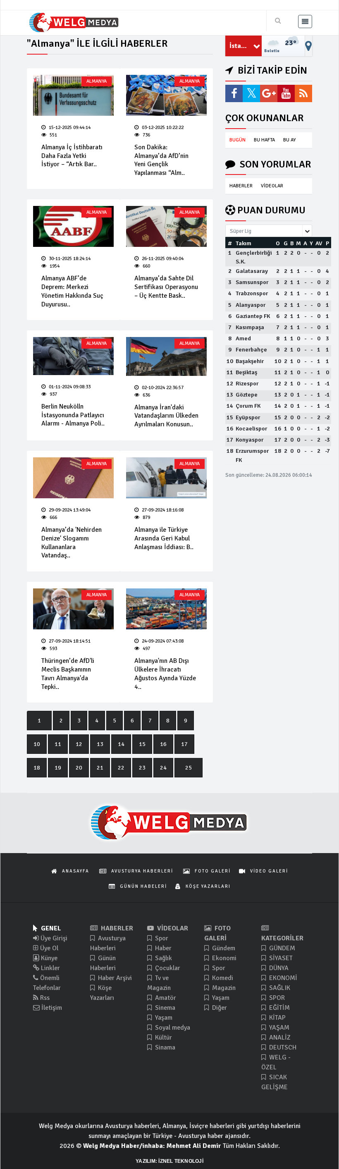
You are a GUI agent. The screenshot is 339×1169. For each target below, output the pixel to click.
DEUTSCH (281, 1047)
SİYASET (280, 958)
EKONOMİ (282, 978)
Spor (160, 938)
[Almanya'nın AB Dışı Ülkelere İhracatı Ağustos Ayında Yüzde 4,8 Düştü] (166, 608)
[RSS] (303, 93)
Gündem (222, 948)
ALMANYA (96, 81)
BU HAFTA (264, 140)
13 (100, 744)
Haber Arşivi (114, 978)
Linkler (49, 968)
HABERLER (241, 186)
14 (121, 744)
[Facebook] (234, 93)
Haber (162, 948)
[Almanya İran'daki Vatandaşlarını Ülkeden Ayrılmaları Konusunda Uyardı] (166, 356)
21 (100, 767)
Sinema (164, 1008)
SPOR (276, 998)
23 (142, 767)
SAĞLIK (278, 988)
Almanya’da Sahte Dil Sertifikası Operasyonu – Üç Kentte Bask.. (166, 287)
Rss (44, 998)
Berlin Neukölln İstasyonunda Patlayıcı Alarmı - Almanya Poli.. (73, 415)
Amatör (164, 998)
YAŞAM (278, 1027)
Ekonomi (223, 958)
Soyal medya (171, 1027)
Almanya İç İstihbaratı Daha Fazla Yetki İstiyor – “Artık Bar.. (72, 156)
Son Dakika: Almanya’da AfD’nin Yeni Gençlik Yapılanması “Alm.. (161, 160)
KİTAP (276, 1018)
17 (184, 744)
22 (121, 767)
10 (36, 744)
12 (79, 744)
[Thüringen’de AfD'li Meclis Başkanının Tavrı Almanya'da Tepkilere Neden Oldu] (73, 608)
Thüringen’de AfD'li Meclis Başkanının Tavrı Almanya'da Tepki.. (67, 674)
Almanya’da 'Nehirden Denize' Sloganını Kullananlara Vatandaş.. (71, 542)
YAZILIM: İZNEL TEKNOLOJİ (169, 1161)
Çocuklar (166, 968)
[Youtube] (286, 93)
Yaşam (162, 1018)
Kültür (162, 1037)
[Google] (268, 93)
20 (79, 767)
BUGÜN (237, 140)
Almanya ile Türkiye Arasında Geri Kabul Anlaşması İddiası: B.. (163, 538)
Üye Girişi (53, 938)
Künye (48, 958)
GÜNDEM (281, 948)
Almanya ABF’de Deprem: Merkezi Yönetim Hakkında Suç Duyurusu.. (72, 291)
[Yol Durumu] (308, 46)
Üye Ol (48, 948)
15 (142, 744)
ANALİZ (279, 1037)
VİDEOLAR (272, 186)
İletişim (51, 1008)
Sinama (164, 1047)
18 (36, 767)
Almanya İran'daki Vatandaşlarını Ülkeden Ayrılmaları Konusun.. (166, 416)
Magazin (223, 988)
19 (58, 767)
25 (188, 767)
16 (163, 744)
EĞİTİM (278, 1008)
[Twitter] (251, 93)
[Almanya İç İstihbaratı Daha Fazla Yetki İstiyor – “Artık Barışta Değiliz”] (73, 95)
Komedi (221, 978)
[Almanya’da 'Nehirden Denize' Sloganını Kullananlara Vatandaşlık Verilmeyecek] (73, 477)
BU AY (289, 140)
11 (58, 744)
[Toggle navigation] (305, 21)
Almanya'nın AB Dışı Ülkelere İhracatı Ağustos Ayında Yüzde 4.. (165, 674)
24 (163, 767)
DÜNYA (278, 968)
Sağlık (162, 958)
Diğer (218, 1008)
